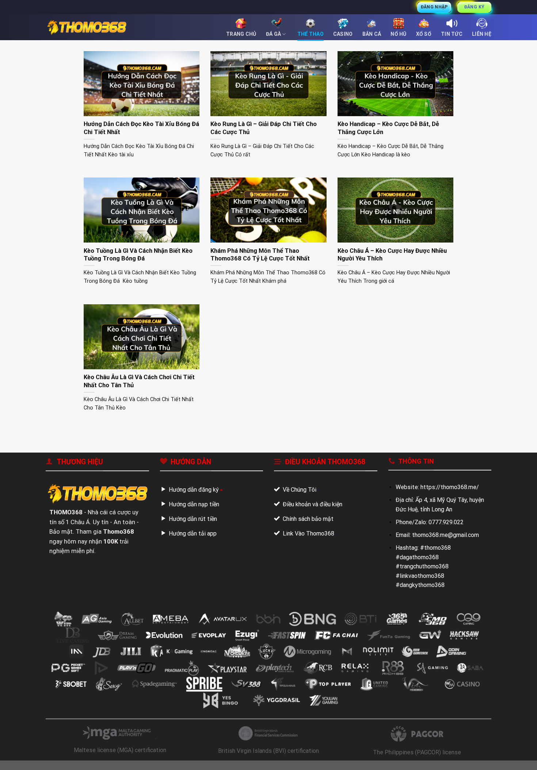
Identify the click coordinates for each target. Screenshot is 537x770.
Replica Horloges (22, 765)
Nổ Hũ (398, 34)
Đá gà (273, 34)
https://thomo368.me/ (449, 487)
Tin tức (451, 34)
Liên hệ (481, 34)
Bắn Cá (371, 34)
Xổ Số (423, 34)
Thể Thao (310, 34)
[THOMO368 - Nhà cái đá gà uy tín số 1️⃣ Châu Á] (86, 27)
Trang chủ (241, 34)
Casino (343, 34)
